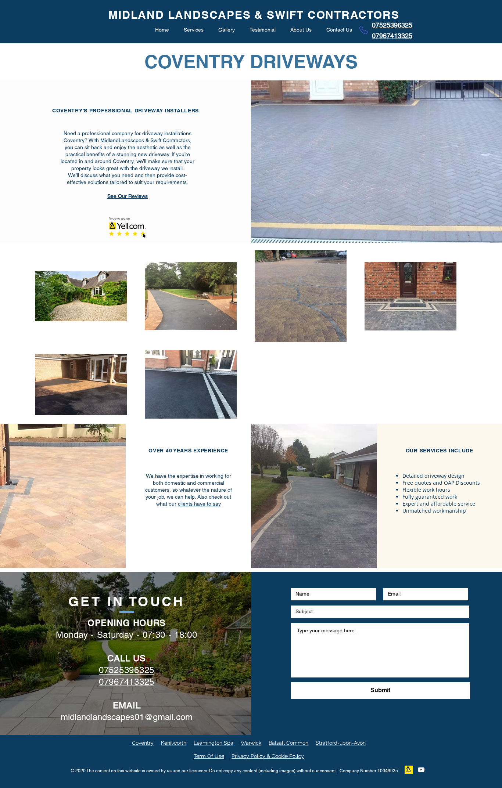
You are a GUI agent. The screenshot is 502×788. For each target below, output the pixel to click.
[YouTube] (421, 770)
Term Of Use (209, 756)
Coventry (143, 743)
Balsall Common (288, 743)
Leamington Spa (213, 743)
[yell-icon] (409, 770)
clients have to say (199, 504)
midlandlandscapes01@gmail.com (127, 717)
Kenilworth (173, 743)
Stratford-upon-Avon (341, 743)
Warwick (251, 743)
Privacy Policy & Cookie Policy (268, 756)
